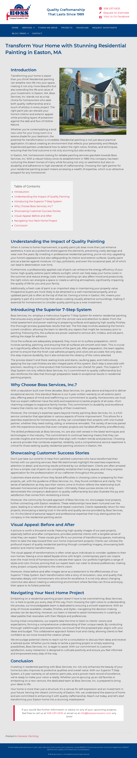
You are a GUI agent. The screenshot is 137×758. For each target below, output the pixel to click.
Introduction (21, 191)
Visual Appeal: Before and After (33, 215)
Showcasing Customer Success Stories (37, 211)
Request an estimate (104, 27)
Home (15, 27)
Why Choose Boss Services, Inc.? (33, 206)
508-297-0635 (55, 713)
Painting (33, 736)
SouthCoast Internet (81, 754)
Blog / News (19, 33)
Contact (37, 33)
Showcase (82, 27)
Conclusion (21, 225)
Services (27, 27)
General (22, 736)
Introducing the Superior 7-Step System (38, 201)
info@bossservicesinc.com (96, 713)
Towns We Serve (47, 27)
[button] (34, 28)
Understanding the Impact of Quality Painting (42, 196)
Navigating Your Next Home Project (35, 220)
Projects (66, 27)
